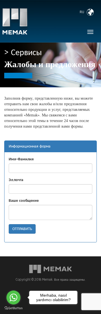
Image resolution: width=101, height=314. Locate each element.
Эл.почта (16, 180)
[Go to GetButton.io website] (13, 308)
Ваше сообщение (24, 201)
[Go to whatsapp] (13, 297)
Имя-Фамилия (21, 159)
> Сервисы (23, 52)
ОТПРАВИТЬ (22, 229)
